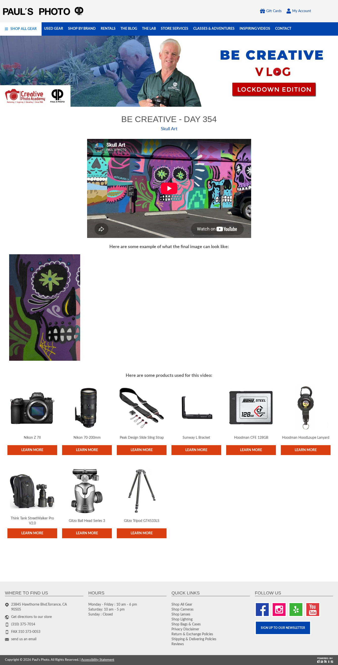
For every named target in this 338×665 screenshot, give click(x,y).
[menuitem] (20, 29)
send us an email (23, 639)
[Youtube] (312, 609)
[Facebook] (262, 609)
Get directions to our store (31, 617)
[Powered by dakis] (325, 660)
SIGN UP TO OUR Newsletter (283, 627)
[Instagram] (279, 609)
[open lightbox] (44, 307)
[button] (21, 29)
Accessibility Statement (97, 660)
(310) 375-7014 (23, 624)
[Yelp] (296, 609)
